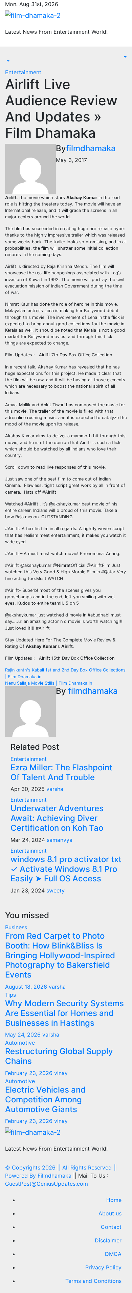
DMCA (113, 1253)
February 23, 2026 (29, 1073)
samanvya (59, 839)
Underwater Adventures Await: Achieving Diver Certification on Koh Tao (57, 818)
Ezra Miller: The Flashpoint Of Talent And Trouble (61, 772)
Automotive (20, 1042)
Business (16, 927)
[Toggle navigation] (9, 55)
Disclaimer (108, 1240)
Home (114, 1199)
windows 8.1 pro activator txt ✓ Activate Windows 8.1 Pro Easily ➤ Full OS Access (66, 869)
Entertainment (23, 72)
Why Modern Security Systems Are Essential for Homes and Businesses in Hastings (64, 1013)
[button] (7, 61)
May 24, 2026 (23, 1034)
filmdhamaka (91, 148)
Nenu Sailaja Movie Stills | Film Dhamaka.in (48, 683)
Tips (10, 994)
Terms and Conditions (93, 1280)
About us (110, 1213)
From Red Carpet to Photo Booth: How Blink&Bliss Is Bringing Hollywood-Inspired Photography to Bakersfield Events (60, 955)
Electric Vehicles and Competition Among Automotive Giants (45, 1099)
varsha (54, 789)
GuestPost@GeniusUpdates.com (46, 1183)
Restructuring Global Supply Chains (59, 1056)
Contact (111, 1226)
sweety (55, 890)
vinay (61, 1073)
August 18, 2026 (27, 986)
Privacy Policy (103, 1267)
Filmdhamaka (54, 1175)
